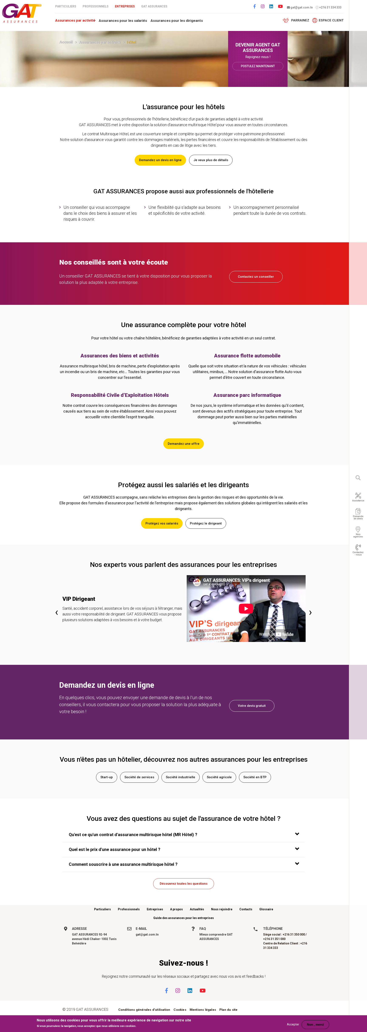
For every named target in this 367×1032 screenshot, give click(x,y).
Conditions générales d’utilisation (144, 1010)
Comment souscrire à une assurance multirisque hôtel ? (123, 864)
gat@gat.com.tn (301, 7)
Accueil (65, 42)
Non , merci (315, 1024)
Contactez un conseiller (256, 277)
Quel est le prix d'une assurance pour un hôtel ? (114, 849)
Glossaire (266, 909)
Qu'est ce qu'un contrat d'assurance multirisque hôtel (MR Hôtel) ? (133, 834)
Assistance (358, 500)
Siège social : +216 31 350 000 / (285, 934)
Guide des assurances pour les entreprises (183, 918)
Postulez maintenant (258, 66)
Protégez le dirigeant (206, 523)
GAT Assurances (154, 6)
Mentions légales (203, 1010)
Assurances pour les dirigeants (177, 20)
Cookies (180, 1010)
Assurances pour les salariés (123, 20)
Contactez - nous (358, 553)
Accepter (293, 1024)
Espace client (331, 20)
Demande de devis (358, 517)
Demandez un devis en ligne (160, 160)
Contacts (245, 909)
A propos (176, 909)
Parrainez (300, 20)
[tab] (183, 834)
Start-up (106, 777)
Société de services (139, 777)
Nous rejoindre (221, 909)
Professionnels (96, 6)
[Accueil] (21, 13)
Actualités (197, 909)
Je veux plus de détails (210, 160)
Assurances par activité (75, 20)
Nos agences (358, 535)
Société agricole (219, 777)
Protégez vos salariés (161, 523)
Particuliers (65, 6)
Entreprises (125, 6)
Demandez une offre (183, 444)
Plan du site (228, 1010)
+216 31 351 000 (274, 939)
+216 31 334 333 (330, 7)
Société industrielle (180, 777)
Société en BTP (255, 777)
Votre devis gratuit (252, 706)
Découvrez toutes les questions (183, 884)
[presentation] (56, 612)
